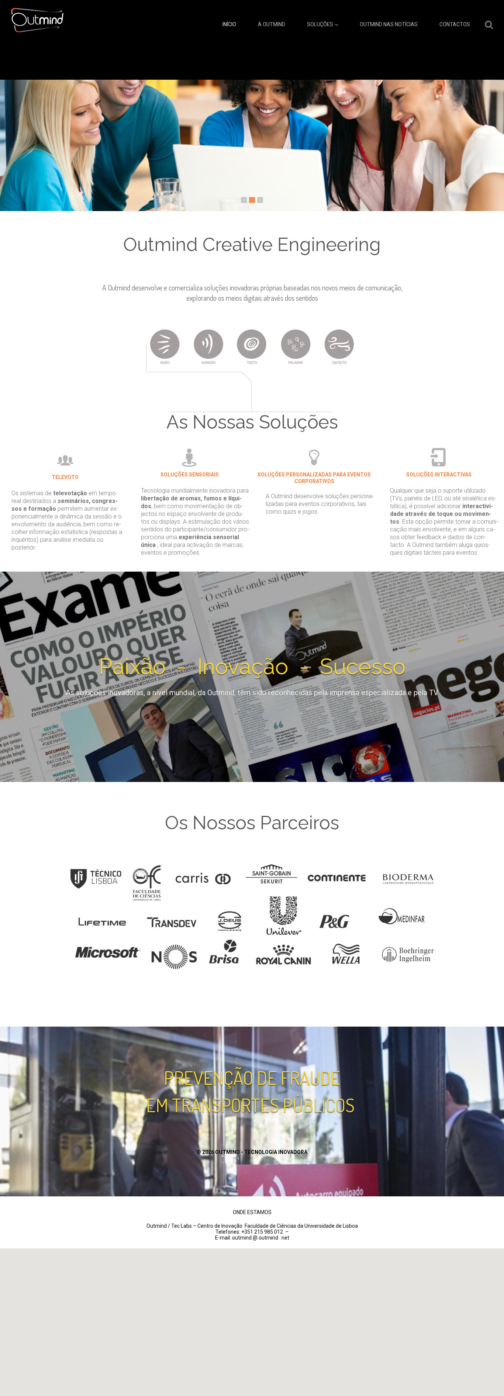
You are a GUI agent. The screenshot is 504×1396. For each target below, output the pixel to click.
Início (229, 24)
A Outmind (271, 24)
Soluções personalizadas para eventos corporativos (314, 478)
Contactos (454, 24)
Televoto (65, 477)
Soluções (320, 24)
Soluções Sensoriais (189, 475)
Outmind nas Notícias (389, 24)
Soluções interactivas (439, 475)
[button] (252, 1311)
